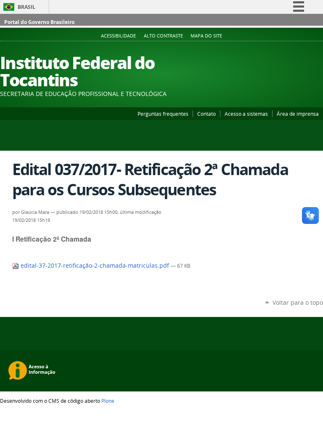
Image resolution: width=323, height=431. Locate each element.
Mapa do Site (206, 36)
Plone (107, 400)
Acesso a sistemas (246, 113)
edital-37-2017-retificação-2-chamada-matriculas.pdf (95, 265)
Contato (206, 113)
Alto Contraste (163, 36)
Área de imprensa (298, 113)
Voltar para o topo (298, 302)
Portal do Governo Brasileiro (39, 22)
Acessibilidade (118, 36)
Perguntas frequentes (163, 113)
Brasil (26, 7)
